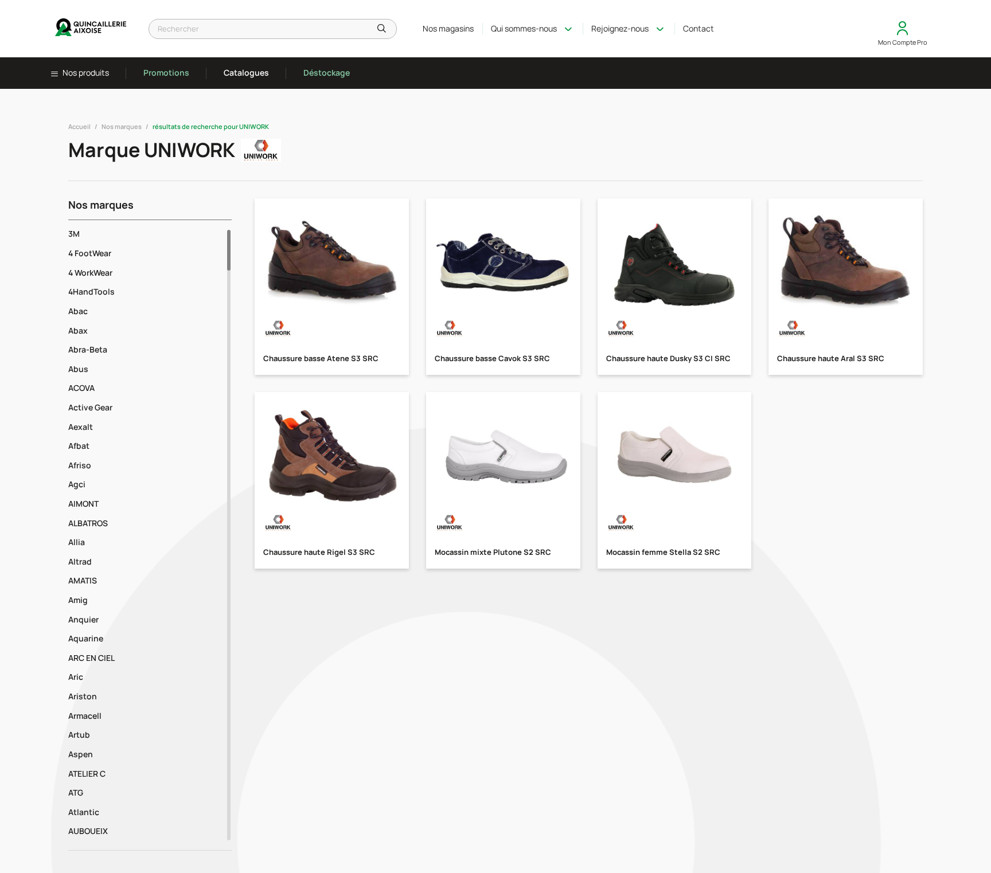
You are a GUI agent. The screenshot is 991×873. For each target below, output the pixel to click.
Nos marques (122, 126)
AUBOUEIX (88, 830)
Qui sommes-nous (524, 28)
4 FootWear (89, 253)
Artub (79, 734)
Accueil (79, 126)
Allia (76, 542)
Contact (698, 28)
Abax (78, 330)
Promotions (166, 72)
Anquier (83, 619)
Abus (78, 368)
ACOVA (81, 387)
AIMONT (83, 503)
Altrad (80, 561)
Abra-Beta (87, 349)
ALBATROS (88, 523)
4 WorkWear (90, 272)
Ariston (82, 696)
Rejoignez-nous (620, 28)
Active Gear (90, 407)
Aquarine (85, 638)
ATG (75, 792)
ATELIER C (87, 773)
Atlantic (83, 812)
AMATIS (82, 580)
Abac (78, 311)
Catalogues (246, 72)
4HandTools (91, 291)
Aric (75, 676)
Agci (76, 484)
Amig (78, 599)
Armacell (85, 715)
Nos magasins (448, 28)
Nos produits (85, 72)
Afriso (79, 465)
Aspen (80, 754)
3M (74, 233)
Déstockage (326, 72)
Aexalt (80, 426)
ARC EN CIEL (91, 657)
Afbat (78, 445)
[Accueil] (91, 28)
